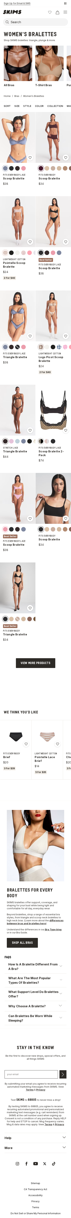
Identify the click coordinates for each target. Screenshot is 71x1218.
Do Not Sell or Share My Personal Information (36, 1213)
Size (17, 106)
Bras (16, 96)
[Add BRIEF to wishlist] (26, 744)
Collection (55, 106)
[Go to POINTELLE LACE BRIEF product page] (47, 737)
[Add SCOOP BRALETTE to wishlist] (30, 158)
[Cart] (57, 12)
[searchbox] (39, 22)
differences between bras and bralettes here (35, 922)
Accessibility (35, 1195)
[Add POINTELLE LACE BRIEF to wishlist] (58, 744)
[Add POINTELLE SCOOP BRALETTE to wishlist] (30, 242)
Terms (35, 1207)
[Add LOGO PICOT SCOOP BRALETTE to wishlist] (66, 336)
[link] (22, 943)
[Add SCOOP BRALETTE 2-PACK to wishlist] (66, 430)
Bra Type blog (53, 929)
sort (7, 106)
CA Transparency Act (35, 1189)
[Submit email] (62, 1074)
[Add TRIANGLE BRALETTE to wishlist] (30, 336)
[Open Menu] (65, 12)
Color (39, 106)
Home (7, 96)
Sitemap (35, 1183)
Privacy (35, 1201)
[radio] (5, 168)
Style (27, 106)
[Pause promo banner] (65, 3)
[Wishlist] (50, 12)
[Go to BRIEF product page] (15, 737)
